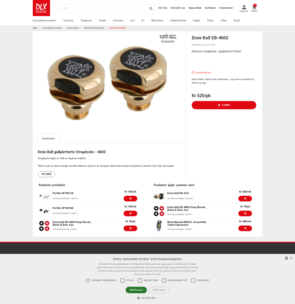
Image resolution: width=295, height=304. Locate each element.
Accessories (167, 41)
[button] (147, 298)
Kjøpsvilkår (195, 8)
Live (132, 20)
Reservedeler (73, 28)
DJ (142, 20)
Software (118, 20)
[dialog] (147, 279)
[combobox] (286, 258)
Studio (102, 20)
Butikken (210, 8)
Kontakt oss (178, 8)
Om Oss (163, 8)
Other (224, 20)
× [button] (291, 258)
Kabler (196, 20)
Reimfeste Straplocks (94, 28)
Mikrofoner (157, 20)
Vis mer (46, 174)
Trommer (68, 20)
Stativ (210, 20)
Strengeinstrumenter (44, 20)
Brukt (237, 20)
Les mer (156, 274)
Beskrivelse (48, 138)
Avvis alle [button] (159, 289)
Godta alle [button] (136, 289)
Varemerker (226, 8)
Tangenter (86, 20)
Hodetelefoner (178, 20)
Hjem (35, 28)
